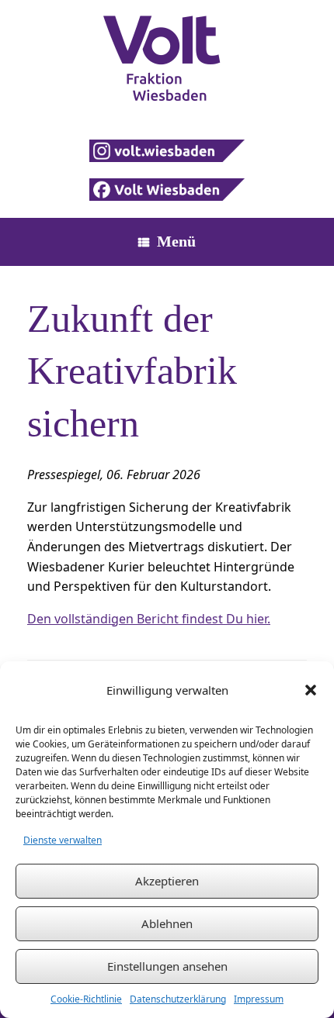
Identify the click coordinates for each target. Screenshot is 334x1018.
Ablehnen (167, 923)
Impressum (259, 999)
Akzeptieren (167, 881)
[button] (310, 690)
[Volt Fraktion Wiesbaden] (167, 58)
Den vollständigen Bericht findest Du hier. (148, 618)
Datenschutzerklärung (178, 999)
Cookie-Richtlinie (86, 999)
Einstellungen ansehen (167, 966)
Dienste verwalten (62, 840)
